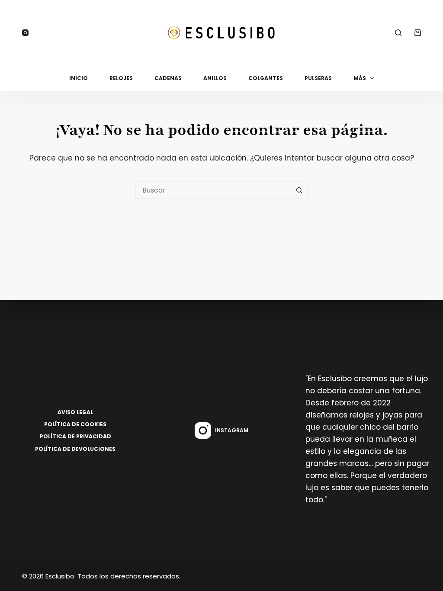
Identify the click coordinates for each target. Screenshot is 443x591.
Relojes (121, 78)
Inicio (78, 78)
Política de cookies (75, 424)
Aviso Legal (75, 412)
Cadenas (168, 78)
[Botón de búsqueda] (299, 190)
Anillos (215, 78)
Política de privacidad (75, 436)
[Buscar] (398, 32)
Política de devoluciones (75, 449)
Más (359, 78)
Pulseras (318, 78)
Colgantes (265, 78)
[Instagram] (25, 32)
